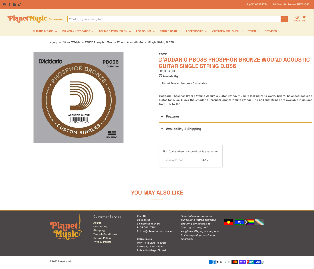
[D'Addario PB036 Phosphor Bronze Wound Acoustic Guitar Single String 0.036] (78, 97)
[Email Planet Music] (4, 4)
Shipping (99, 230)
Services (271, 31)
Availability (170, 76)
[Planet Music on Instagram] (14, 4)
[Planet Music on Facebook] (9, 4)
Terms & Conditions (105, 234)
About (97, 222)
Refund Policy (102, 238)
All (64, 42)
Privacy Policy (102, 241)
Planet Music (65, 261)
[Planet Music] (34, 19)
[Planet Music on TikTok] (19, 4)
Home (53, 42)
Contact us (100, 226)
